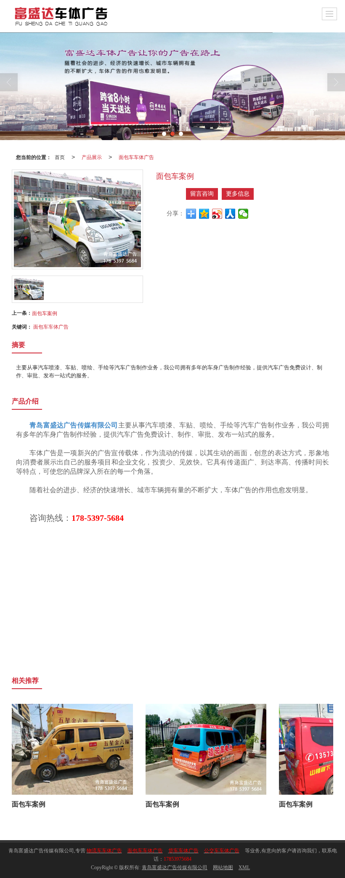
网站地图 (223, 867)
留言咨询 (202, 194)
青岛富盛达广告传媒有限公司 (174, 867)
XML (244, 867)
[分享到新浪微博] (217, 214)
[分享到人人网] (230, 214)
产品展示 (92, 156)
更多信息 (237, 194)
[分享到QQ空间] (204, 214)
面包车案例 (44, 312)
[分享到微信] (243, 214)
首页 (60, 156)
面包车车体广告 (136, 156)
